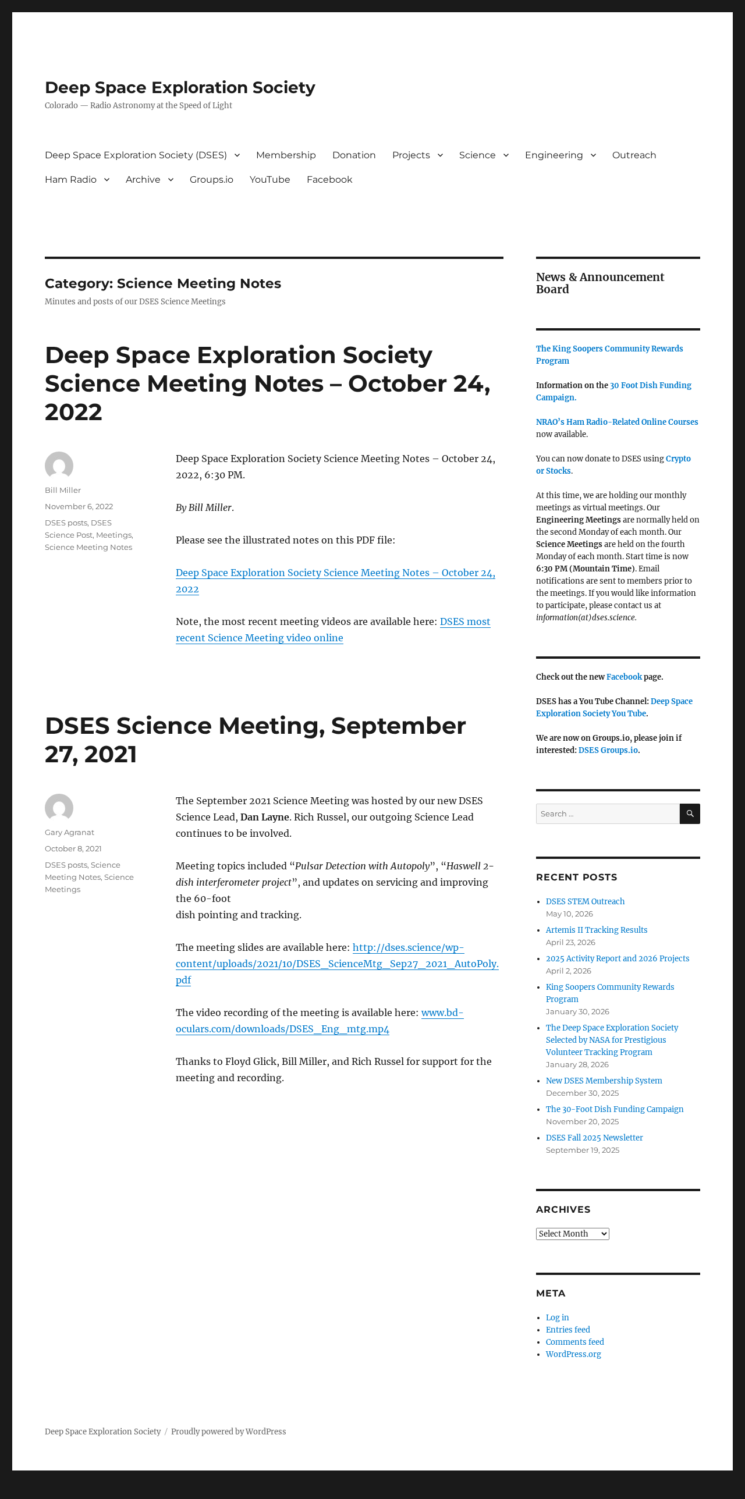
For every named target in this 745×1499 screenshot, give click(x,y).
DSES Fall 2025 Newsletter (594, 1138)
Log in (557, 1318)
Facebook (330, 179)
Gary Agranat (69, 832)
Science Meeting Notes (88, 547)
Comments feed (575, 1342)
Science (477, 155)
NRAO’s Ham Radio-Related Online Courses (617, 422)
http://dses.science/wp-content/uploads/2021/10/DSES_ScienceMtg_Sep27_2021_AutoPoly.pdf (337, 964)
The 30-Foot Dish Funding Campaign (615, 1109)
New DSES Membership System (604, 1081)
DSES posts (66, 522)
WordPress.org (573, 1354)
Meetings (114, 534)
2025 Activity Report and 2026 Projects (618, 959)
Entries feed (568, 1330)
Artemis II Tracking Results (597, 930)
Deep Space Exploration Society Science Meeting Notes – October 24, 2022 (267, 383)
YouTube (270, 179)
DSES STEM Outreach (585, 902)
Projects (411, 155)
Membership (286, 155)
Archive (143, 179)
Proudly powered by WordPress (228, 1432)
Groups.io (211, 179)
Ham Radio (71, 179)
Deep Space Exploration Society (180, 87)
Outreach (634, 155)
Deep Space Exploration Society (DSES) (136, 155)
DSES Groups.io (608, 750)
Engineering (554, 155)
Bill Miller (63, 490)
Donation (354, 155)
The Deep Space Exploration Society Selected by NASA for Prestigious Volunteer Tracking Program (612, 1040)
